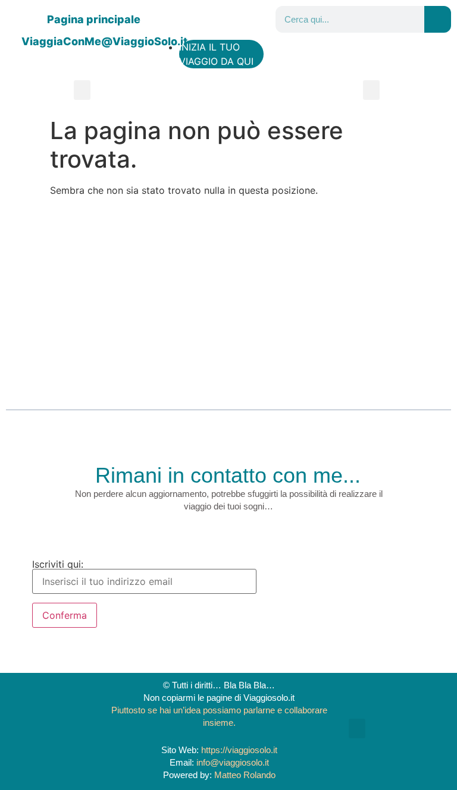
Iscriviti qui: (57, 564)
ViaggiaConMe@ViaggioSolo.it (104, 41)
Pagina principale (93, 19)
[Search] (437, 19)
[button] (82, 90)
